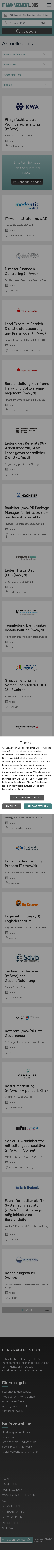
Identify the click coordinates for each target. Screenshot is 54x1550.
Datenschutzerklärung (13, 789)
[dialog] (27, 775)
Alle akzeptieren (38, 806)
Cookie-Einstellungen (27, 797)
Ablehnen (12, 806)
